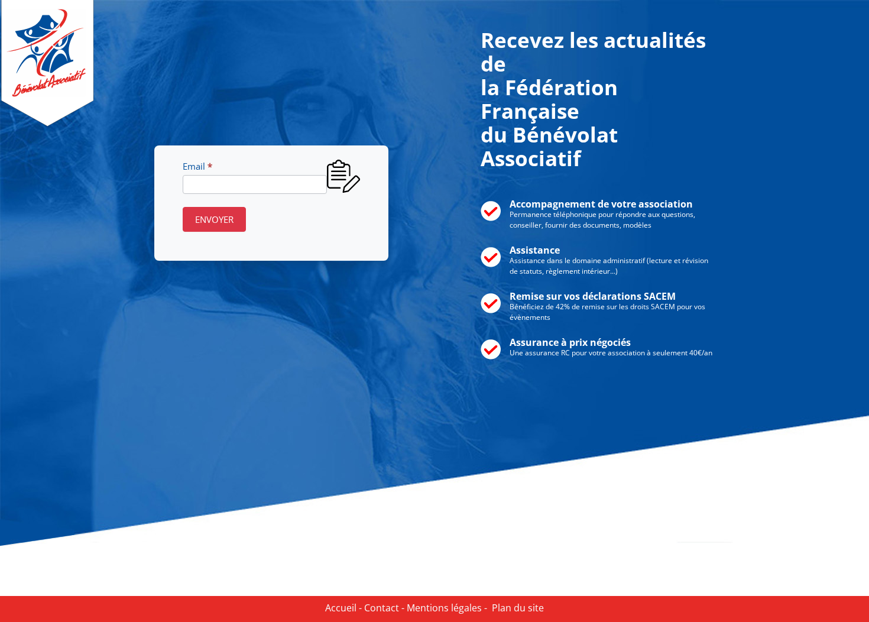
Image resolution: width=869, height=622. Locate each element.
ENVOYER (214, 219)
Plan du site (515, 607)
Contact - (383, 607)
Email (197, 166)
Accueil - (343, 607)
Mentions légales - (445, 607)
